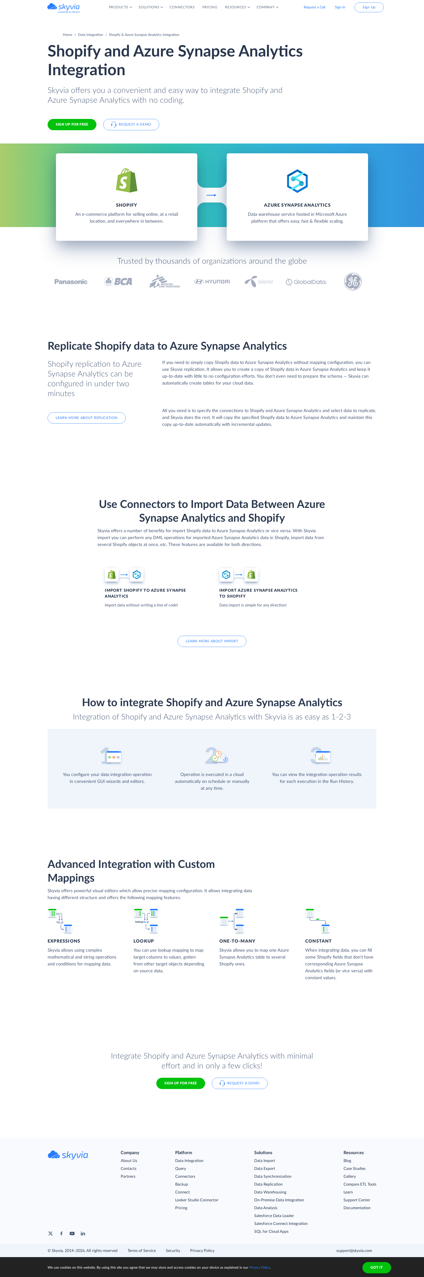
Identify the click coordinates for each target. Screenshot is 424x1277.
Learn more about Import (212, 641)
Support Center (357, 1200)
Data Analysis (266, 1208)
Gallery (350, 1176)
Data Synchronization (273, 1176)
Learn (348, 1192)
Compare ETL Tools (360, 1184)
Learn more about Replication (87, 418)
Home (67, 35)
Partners (128, 1176)
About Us (129, 1161)
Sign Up (369, 7)
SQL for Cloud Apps (271, 1232)
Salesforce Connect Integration (281, 1224)
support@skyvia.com (354, 1251)
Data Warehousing (270, 1192)
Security (173, 1251)
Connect (182, 1192)
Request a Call (314, 7)
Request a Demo (135, 124)
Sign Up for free (72, 124)
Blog (347, 1161)
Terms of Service (142, 1251)
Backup (181, 1184)
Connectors (185, 1176)
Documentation (357, 1208)
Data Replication (268, 1184)
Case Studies (355, 1169)
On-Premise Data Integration (279, 1200)
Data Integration (90, 35)
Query (180, 1169)
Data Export (264, 1169)
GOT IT (377, 1267)
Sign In (340, 7)
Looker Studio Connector (196, 1200)
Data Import (264, 1161)
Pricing (181, 1208)
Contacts (128, 1169)
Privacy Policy (202, 1251)
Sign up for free (180, 1083)
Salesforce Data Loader (274, 1216)
